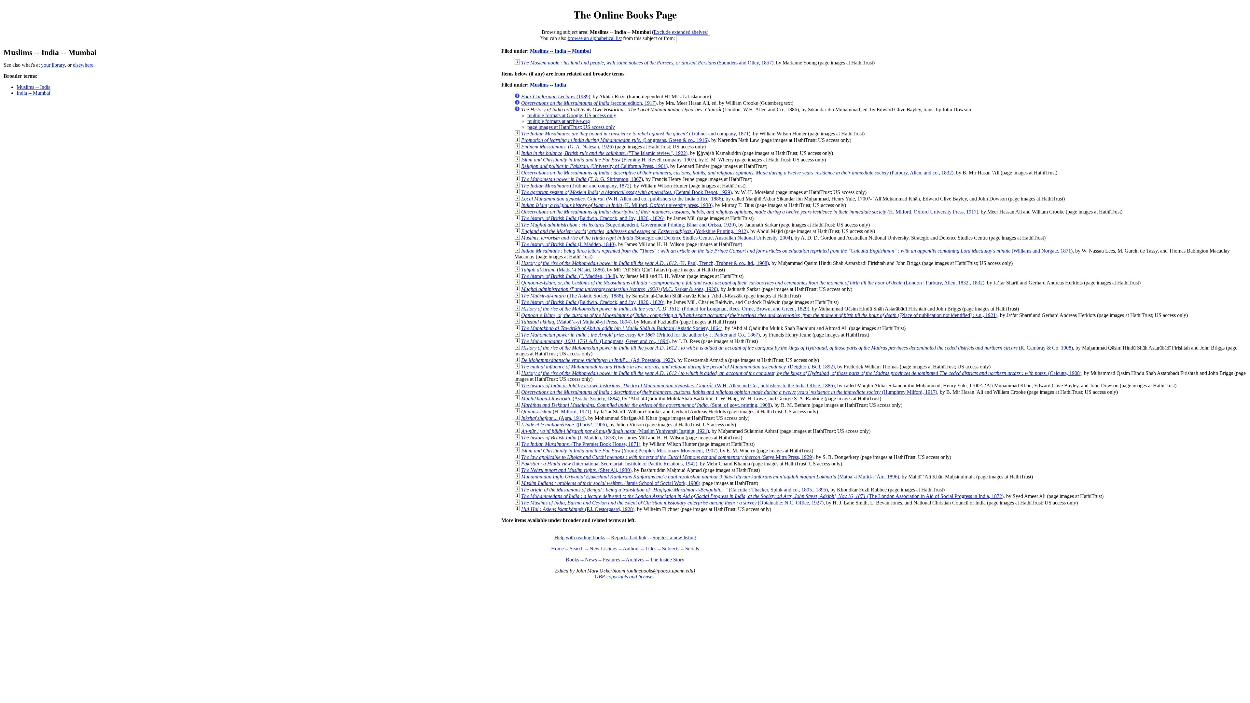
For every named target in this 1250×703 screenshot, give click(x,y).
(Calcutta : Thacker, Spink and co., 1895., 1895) (674, 489)
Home (557, 548)
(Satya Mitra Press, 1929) (667, 457)
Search (577, 548)
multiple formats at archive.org (558, 121)
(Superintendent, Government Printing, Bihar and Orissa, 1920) (628, 224)
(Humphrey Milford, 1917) (729, 392)
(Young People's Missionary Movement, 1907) (619, 450)
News (591, 559)
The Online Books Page (625, 14)
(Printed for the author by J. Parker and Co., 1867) (640, 335)
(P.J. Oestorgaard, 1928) (577, 509)
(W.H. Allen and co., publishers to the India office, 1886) (622, 198)
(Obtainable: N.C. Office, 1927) (672, 502)
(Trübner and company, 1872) (576, 185)
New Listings (603, 548)
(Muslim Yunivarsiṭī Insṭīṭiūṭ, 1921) (615, 431)
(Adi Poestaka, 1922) (598, 360)
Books (572, 559)
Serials (692, 548)
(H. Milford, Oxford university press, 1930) (617, 205)
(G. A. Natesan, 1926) (567, 146)
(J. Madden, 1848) (569, 276)
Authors (631, 548)
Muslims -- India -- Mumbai (560, 51)
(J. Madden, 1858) (568, 437)
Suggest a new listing (674, 537)
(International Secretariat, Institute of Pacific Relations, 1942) (609, 463)
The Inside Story (667, 559)
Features (611, 559)
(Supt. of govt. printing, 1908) (646, 405)
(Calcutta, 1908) (801, 373)
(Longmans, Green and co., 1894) (595, 341)
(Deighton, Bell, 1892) (678, 366)
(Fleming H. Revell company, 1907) (608, 159)
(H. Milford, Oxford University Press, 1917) (749, 211)
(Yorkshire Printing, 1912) (634, 231)
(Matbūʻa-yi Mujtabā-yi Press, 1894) (576, 321)
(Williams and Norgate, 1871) (797, 251)
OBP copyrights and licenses (624, 576)
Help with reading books (579, 537)
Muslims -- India (33, 87)
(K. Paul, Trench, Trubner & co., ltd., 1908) (645, 263)
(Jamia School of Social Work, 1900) (610, 483)
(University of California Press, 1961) (594, 166)
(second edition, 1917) (589, 103)
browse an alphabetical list (595, 38)
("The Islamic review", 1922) (604, 153)
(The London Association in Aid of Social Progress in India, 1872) (762, 496)
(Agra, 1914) (553, 418)
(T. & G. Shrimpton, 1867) (582, 179)
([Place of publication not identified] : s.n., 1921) (759, 315)
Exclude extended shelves (680, 32)
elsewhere (83, 65)
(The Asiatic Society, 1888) (572, 295)
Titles (650, 548)
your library (53, 65)
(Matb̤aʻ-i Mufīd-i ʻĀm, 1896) (710, 476)
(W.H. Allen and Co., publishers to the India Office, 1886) (678, 385)
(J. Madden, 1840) (568, 244)
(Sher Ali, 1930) (576, 470)
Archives (635, 559)
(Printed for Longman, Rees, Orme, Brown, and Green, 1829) (665, 308)
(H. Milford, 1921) (556, 411)
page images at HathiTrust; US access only (571, 127)
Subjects (670, 548)
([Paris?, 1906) (564, 424)
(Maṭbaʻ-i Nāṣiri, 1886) (562, 269)
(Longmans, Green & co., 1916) (615, 140)
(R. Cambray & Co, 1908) (797, 348)
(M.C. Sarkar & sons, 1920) (619, 289)
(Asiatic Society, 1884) (570, 398)
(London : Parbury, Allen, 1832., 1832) (752, 282)
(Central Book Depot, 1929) (626, 192)
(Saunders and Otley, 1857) (647, 62)
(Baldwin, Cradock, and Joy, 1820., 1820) (592, 302)
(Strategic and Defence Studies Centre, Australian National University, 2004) (656, 238)
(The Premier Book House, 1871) (580, 444)
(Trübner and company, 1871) (635, 133)
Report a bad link (628, 537)
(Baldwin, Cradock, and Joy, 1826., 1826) (592, 218)
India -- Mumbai (33, 93)
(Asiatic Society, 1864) (621, 328)
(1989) (555, 96)
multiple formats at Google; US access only (571, 115)
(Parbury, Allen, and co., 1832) (737, 172)
